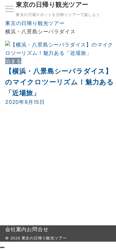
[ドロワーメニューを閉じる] (2, 247)
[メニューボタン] (9, 9)
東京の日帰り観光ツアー (52, 4)
